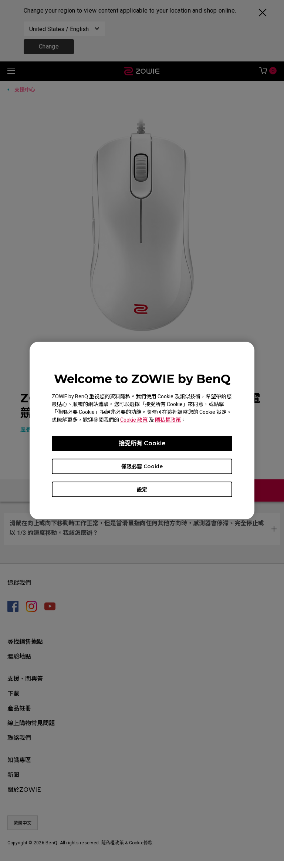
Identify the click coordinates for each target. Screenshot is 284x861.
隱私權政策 (168, 420)
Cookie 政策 (134, 420)
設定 (142, 489)
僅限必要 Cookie (142, 466)
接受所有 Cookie (142, 443)
